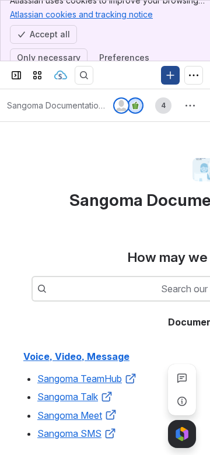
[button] (130, 378)
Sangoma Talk (67, 396)
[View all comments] (182, 378)
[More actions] (190, 105)
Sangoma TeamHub (79, 378)
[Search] (84, 75)
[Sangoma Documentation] (60, 75)
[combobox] (52, 289)
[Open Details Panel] (182, 401)
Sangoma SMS (69, 433)
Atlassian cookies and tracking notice (81, 14)
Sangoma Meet (69, 415)
